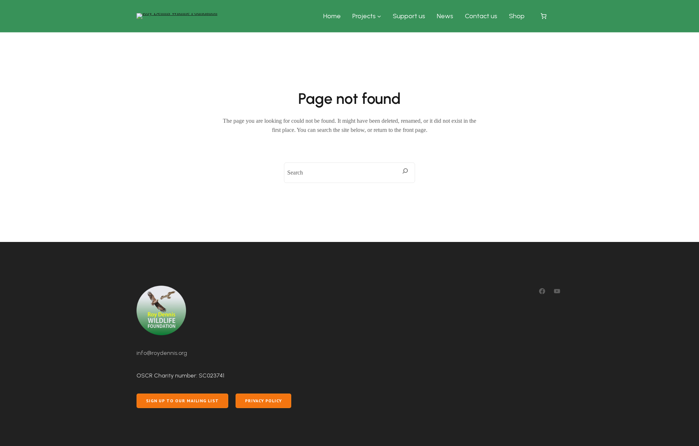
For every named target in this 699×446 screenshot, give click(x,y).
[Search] (405, 170)
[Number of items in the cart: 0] (543, 16)
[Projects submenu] (379, 16)
